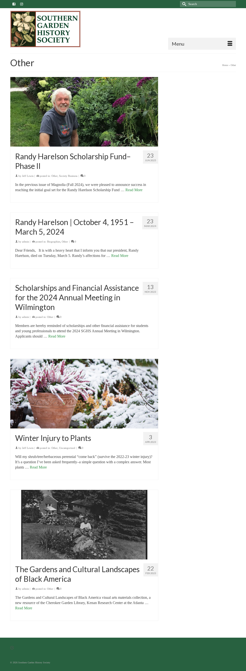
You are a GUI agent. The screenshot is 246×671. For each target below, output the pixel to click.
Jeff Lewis (27, 175)
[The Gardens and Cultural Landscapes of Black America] (84, 525)
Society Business (68, 175)
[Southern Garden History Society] (45, 29)
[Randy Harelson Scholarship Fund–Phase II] (84, 112)
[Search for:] (208, 4)
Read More (133, 190)
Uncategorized (67, 447)
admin (25, 241)
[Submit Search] (183, 4)
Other (54, 175)
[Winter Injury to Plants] (84, 394)
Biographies (53, 241)
